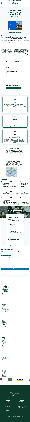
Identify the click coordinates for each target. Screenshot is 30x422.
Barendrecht (4, 288)
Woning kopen (8, 400)
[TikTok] (17, 395)
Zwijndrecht (4, 376)
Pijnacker (3, 340)
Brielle (3, 292)
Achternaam (3, 259)
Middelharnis (4, 322)
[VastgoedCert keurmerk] (23, 416)
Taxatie (8, 401)
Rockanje (3, 346)
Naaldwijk (3, 325)
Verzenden (15, 268)
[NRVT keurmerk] (9, 416)
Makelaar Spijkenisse (8, 406)
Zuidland (3, 373)
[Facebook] (12, 395)
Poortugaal (4, 341)
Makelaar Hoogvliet (8, 407)
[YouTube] (16, 395)
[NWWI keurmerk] (14, 416)
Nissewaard (8, 410)
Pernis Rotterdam (5, 338)
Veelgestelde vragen (21, 401)
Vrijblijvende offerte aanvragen (15, 32)
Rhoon (3, 344)
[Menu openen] (28, 3)
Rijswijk (3, 345)
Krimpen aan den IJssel (6, 315)
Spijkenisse (4, 357)
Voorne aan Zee (8, 411)
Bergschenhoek (4, 290)
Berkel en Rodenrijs (5, 289)
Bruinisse (3, 293)
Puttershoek (4, 342)
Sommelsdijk (4, 355)
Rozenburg (4, 347)
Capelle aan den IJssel (5, 287)
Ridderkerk (4, 343)
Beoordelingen (22, 400)
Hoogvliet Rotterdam (5, 311)
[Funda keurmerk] (18, 416)
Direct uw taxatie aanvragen (6, 255)
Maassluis (3, 320)
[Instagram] (13, 395)
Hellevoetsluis (4, 308)
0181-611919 (22, 408)
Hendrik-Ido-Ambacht (5, 309)
